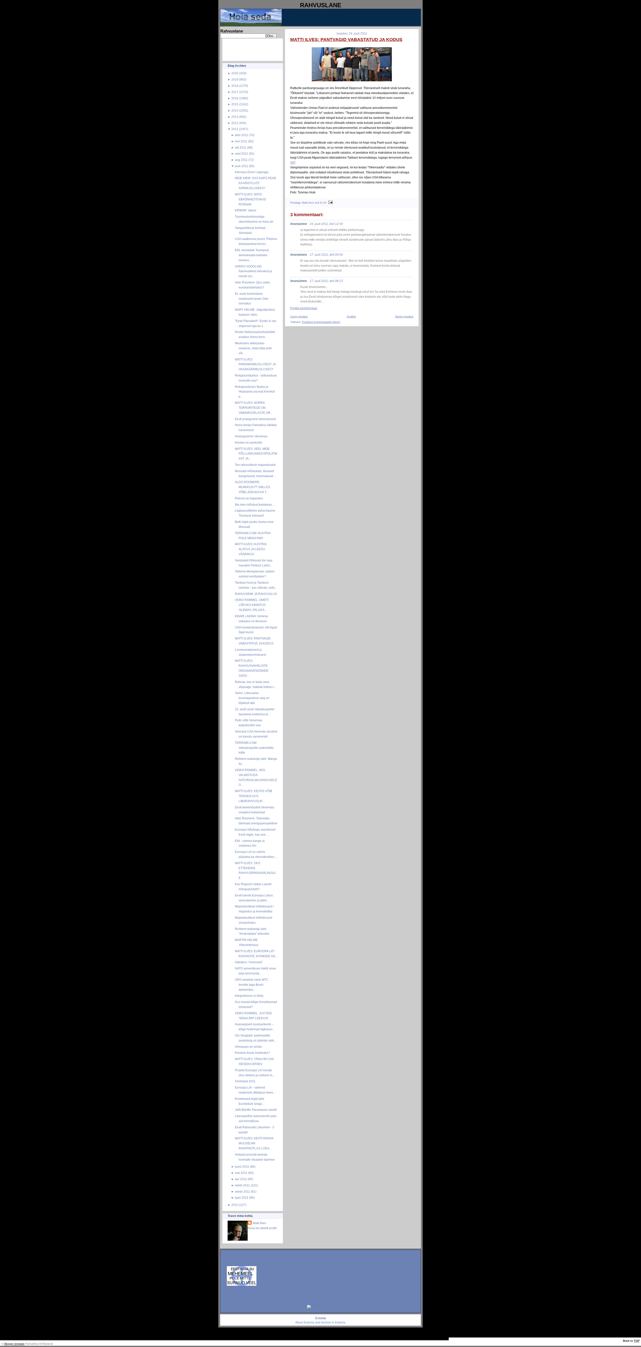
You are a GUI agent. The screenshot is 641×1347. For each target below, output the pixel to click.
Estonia (309, 1322)
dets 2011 (241, 135)
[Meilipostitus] (330, 202)
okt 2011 (240, 147)
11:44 (323, 202)
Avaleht (351, 316)
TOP (636, 1340)
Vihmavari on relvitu (248, 1046)
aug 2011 (241, 159)
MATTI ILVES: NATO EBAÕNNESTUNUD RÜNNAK (250, 199)
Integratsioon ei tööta (249, 995)
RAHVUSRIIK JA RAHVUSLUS (256, 593)
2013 (234, 116)
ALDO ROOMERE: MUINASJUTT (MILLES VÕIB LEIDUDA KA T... (252, 487)
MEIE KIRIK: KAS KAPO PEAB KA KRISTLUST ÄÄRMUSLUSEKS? (255, 183)
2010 (234, 1204)
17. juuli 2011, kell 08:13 (326, 281)
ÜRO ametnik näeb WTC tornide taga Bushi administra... (251, 984)
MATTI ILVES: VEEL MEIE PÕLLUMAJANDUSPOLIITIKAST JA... (256, 453)
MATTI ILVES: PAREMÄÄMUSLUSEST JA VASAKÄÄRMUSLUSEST (255, 364)
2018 (234, 85)
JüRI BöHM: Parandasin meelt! (256, 1109)
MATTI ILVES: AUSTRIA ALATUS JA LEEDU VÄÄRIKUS (250, 549)
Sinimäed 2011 (245, 1081)
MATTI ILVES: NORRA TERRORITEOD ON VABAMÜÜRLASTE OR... (254, 407)
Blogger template (14, 1343)
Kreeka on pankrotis (248, 442)
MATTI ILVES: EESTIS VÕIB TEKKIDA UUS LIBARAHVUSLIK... (253, 796)
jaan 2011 (241, 1197)
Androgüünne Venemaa (251, 436)
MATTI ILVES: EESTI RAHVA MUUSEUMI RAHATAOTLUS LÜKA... (254, 1143)
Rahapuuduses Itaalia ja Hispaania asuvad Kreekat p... (255, 391)
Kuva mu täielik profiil (262, 1228)
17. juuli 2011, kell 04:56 (326, 254)
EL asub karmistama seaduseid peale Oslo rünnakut (251, 298)
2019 (234, 79)
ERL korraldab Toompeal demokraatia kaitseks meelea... (252, 255)
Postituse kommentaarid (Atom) (321, 321)
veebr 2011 (242, 1191)
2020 (234, 73)
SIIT (292, 162)
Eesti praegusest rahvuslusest (255, 419)
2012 (234, 123)
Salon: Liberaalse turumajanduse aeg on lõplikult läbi (252, 698)
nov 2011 (241, 141)
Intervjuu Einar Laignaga (251, 172)
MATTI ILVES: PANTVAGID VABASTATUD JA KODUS (346, 39)
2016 (234, 98)
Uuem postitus (299, 316)
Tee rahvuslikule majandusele (255, 464)
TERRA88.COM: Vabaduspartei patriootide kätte (254, 747)
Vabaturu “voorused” (249, 962)
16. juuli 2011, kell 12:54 (326, 224)
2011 (234, 129)
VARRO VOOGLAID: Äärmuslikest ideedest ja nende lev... (253, 271)
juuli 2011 (241, 166)
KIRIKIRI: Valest (245, 210)
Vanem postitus (404, 316)
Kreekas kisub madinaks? (252, 1052)
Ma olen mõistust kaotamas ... (255, 504)
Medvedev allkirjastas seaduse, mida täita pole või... (253, 348)
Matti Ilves (259, 1223)
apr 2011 (241, 1179)
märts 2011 (242, 1185)
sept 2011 (241, 153)
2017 (234, 92)
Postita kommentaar (303, 308)
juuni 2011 (242, 1166)
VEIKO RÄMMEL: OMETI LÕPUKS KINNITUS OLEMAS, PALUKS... (251, 604)
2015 (234, 104)
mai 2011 (241, 1172)
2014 (234, 110)
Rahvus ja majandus (249, 498)
